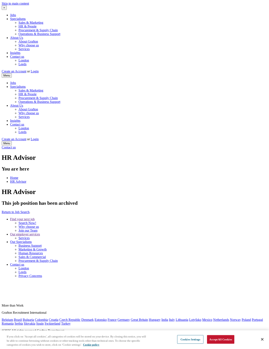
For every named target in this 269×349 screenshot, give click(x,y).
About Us (16, 37)
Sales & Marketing (30, 22)
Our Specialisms (21, 242)
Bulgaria (28, 319)
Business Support (30, 245)
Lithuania (182, 319)
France (112, 319)
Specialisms (18, 19)
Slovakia (29, 323)
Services (24, 49)
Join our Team (27, 230)
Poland (246, 319)
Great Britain (139, 319)
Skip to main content (15, 3)
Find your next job (22, 219)
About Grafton (28, 41)
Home (14, 178)
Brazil (18, 319)
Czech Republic (69, 319)
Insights (15, 53)
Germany (123, 319)
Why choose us (28, 45)
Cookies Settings (190, 339)
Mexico (207, 319)
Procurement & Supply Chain (38, 30)
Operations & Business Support (39, 34)
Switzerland (52, 323)
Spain (40, 323)
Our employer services (25, 234)
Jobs (13, 15)
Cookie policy (91, 344)
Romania (8, 323)
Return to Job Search (15, 212)
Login (35, 71)
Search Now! (27, 223)
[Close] (262, 339)
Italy (172, 319)
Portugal (257, 319)
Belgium (7, 319)
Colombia (41, 319)
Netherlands (221, 319)
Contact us (17, 56)
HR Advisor (18, 181)
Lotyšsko (195, 319)
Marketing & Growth (32, 249)
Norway (235, 319)
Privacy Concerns (30, 276)
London (23, 60)
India (164, 319)
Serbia (19, 323)
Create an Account (14, 71)
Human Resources (30, 253)
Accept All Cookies (220, 339)
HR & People (27, 26)
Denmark (87, 319)
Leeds (22, 64)
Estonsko (101, 319)
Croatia (53, 319)
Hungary (155, 319)
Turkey (66, 323)
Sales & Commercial (32, 257)
